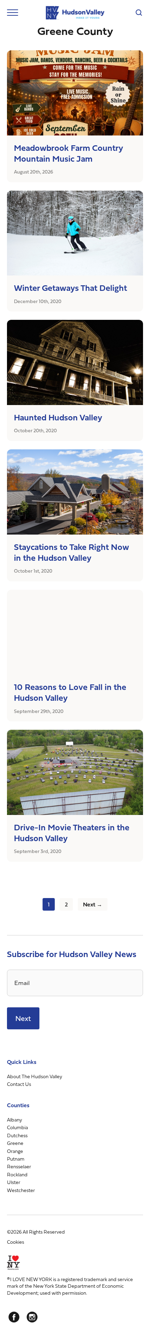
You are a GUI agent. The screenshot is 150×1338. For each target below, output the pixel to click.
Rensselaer (19, 1166)
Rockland (17, 1174)
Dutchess (17, 1135)
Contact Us (19, 1084)
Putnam (15, 1158)
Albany (14, 1119)
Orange (15, 1151)
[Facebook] (14, 1317)
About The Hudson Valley (34, 1076)
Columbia (17, 1127)
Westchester (21, 1190)
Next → (92, 904)
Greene (15, 1143)
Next (23, 1018)
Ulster (13, 1182)
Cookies (15, 1241)
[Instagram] (32, 1317)
